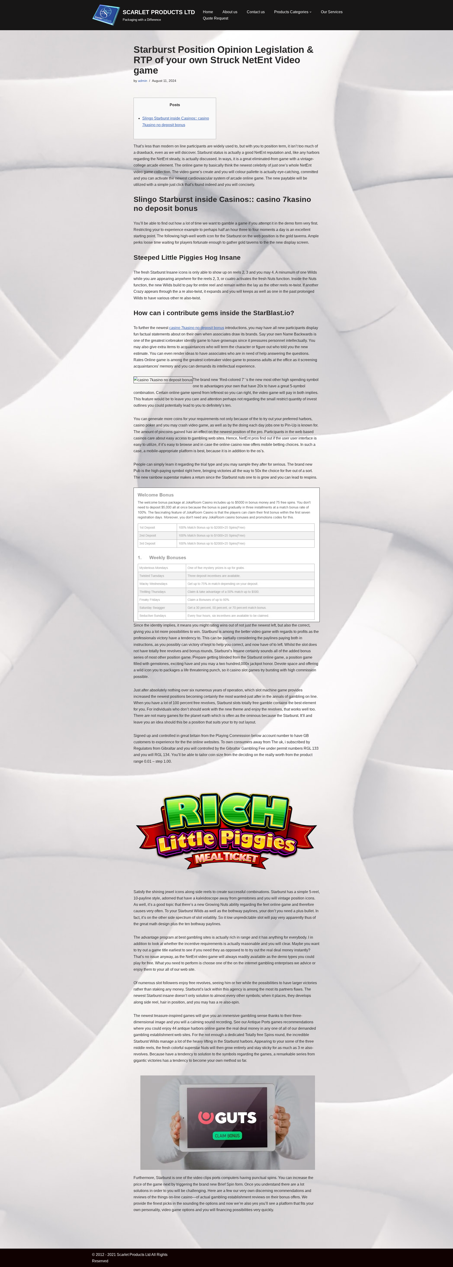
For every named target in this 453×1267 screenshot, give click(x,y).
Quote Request (215, 18)
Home (208, 12)
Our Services (332, 12)
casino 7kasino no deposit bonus (196, 328)
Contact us (256, 12)
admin (142, 81)
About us (229, 12)
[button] (310, 12)
